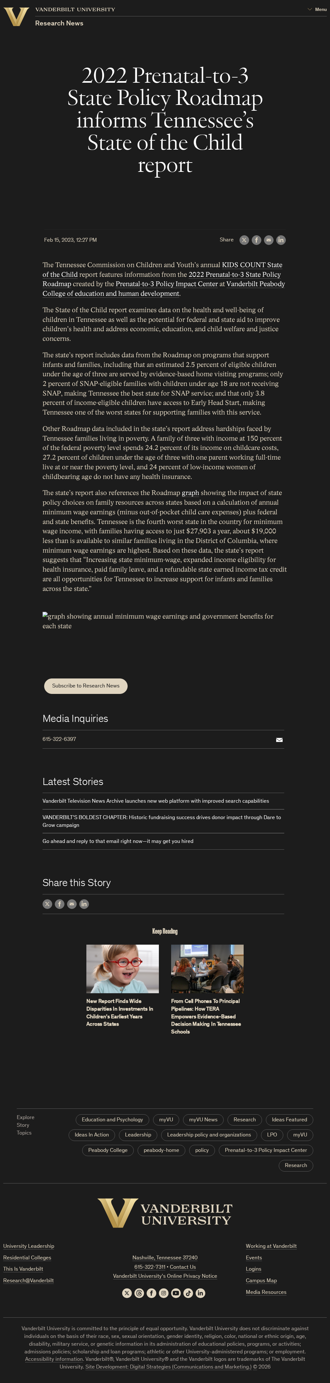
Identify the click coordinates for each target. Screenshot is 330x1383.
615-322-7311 (149, 1267)
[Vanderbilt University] (165, 1213)
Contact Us (183, 1267)
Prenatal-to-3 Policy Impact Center (167, 284)
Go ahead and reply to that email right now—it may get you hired (118, 842)
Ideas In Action (92, 1135)
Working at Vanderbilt (271, 1246)
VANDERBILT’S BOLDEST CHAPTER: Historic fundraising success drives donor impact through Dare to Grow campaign (162, 821)
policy (202, 1151)
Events (254, 1258)
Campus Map (261, 1281)
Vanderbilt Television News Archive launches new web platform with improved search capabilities (156, 801)
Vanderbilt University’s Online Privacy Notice (165, 1276)
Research (245, 1120)
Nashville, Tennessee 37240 (165, 1258)
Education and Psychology (112, 1120)
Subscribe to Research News (86, 686)
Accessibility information (54, 1359)
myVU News (203, 1120)
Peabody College (108, 1151)
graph (190, 493)
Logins (253, 1269)
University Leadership (28, 1246)
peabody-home (161, 1151)
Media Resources (266, 1292)
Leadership (138, 1135)
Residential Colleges (27, 1258)
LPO (272, 1135)
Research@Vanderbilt (28, 1281)
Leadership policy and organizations (209, 1135)
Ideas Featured (289, 1120)
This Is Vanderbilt (23, 1269)
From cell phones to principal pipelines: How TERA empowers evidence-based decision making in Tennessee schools (206, 1017)
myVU (166, 1120)
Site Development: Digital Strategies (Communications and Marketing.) (168, 1367)
